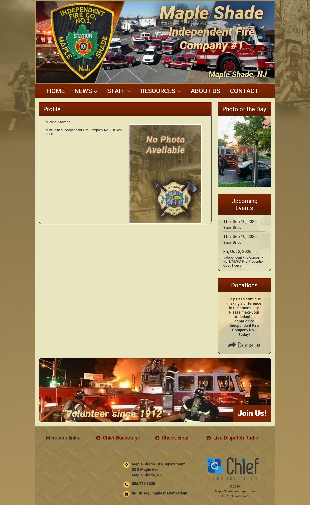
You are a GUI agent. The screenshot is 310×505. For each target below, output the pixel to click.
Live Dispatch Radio (235, 438)
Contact (244, 91)
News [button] (83, 91)
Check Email (175, 438)
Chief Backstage (121, 438)
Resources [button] (159, 91)
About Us (205, 91)
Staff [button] (117, 91)
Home (56, 91)
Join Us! (252, 413)
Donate (248, 345)
